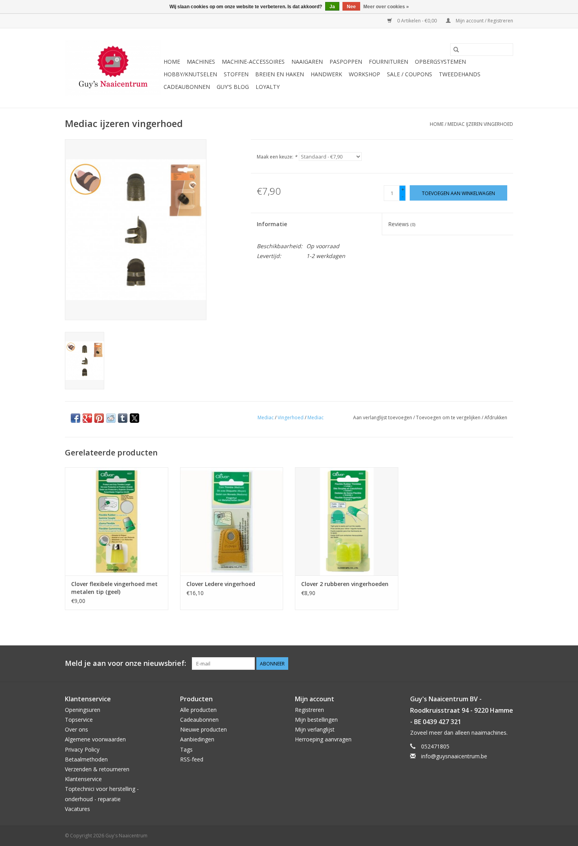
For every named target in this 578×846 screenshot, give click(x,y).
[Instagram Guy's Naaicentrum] (507, 663)
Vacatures (77, 809)
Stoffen (236, 74)
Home (172, 61)
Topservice (79, 719)
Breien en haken (279, 74)
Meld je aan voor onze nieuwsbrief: (125, 663)
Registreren (309, 709)
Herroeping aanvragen (323, 739)
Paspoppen (345, 61)
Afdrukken (495, 417)
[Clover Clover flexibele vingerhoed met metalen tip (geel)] (116, 521)
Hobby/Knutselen (190, 74)
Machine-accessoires (253, 61)
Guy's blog (233, 86)
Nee (351, 6)
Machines (201, 61)
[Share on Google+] (87, 418)
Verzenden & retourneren (97, 769)
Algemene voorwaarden (95, 739)
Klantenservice (83, 779)
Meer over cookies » (386, 6)
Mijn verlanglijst (315, 729)
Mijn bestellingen (316, 719)
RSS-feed (191, 759)
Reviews (401, 224)
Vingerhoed (291, 417)
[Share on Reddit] (111, 418)
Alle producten (198, 709)
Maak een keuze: (277, 156)
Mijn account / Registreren (484, 20)
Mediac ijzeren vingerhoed (480, 124)
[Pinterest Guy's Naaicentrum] (492, 663)
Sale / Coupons (409, 74)
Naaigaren (307, 61)
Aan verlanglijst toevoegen (383, 417)
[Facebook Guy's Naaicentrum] (478, 663)
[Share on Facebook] (75, 418)
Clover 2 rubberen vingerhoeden (344, 584)
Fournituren (388, 61)
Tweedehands (459, 74)
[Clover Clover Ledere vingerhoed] (231, 521)
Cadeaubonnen (187, 86)
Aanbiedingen (197, 739)
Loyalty (268, 86)
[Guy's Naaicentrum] (113, 68)
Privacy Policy (82, 749)
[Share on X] (134, 418)
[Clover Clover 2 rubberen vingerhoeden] (346, 521)
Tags (186, 749)
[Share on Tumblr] (122, 418)
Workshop (364, 74)
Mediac (266, 417)
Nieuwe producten (203, 729)
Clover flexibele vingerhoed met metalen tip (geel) (114, 587)
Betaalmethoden (86, 759)
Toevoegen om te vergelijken (449, 417)
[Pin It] (99, 418)
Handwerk (326, 74)
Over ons (76, 729)
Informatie (272, 224)
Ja (332, 6)
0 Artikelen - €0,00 (417, 20)
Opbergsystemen (440, 61)
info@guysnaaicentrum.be (454, 756)
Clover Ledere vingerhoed (220, 584)
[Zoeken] (456, 49)
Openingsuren (82, 709)
